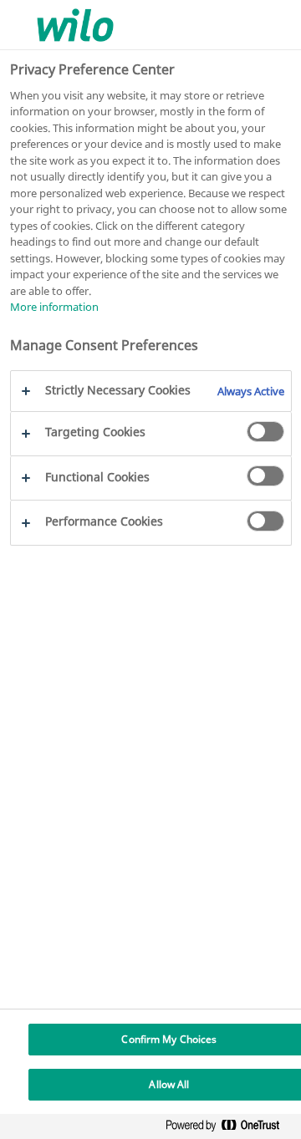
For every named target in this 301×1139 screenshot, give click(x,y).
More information (54, 306)
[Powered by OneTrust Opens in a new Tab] (229, 1128)
